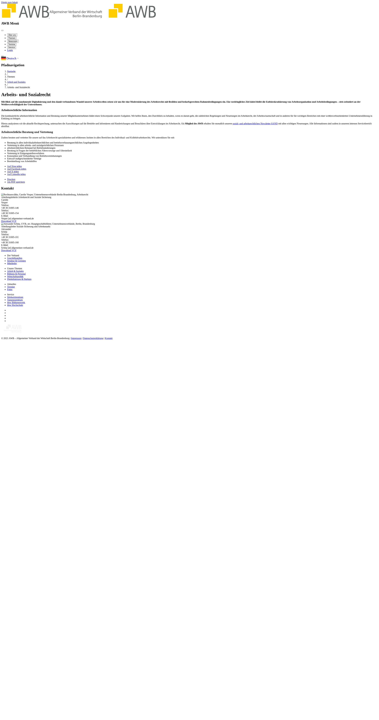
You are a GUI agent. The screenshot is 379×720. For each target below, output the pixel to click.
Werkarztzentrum (15, 297)
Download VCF (8, 221)
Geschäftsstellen (14, 258)
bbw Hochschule (15, 305)
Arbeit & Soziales (15, 271)
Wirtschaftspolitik (15, 276)
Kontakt (109, 338)
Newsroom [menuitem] (12, 41)
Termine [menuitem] (11, 44)
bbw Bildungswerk (16, 302)
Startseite (11, 71)
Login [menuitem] (10, 50)
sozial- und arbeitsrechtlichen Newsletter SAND (255, 123)
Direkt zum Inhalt (9, 2)
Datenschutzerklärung (93, 338)
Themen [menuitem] (11, 38)
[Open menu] (2, 30)
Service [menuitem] (11, 47)
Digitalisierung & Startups (19, 279)
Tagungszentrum (15, 300)
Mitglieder (12, 263)
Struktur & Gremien (16, 261)
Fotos (9, 289)
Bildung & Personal (16, 274)
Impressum (76, 338)
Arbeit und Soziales (16, 82)
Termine (11, 287)
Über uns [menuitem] (12, 35)
